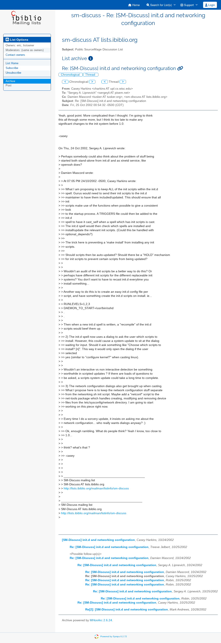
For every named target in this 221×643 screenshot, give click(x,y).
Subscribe (12, 68)
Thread (90, 74)
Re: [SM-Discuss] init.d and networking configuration (109, 547)
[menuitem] (134, 5)
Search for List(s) (160, 5)
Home (135, 5)
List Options (18, 39)
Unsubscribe (13, 72)
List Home (12, 63)
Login (211, 5)
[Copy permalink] (180, 68)
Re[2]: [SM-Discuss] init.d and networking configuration (126, 609)
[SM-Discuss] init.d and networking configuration (98, 540)
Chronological (71, 74)
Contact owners (15, 54)
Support (188, 5)
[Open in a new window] (90, 58)
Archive (10, 81)
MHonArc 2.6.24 (101, 620)
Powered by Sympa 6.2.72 (113, 636)
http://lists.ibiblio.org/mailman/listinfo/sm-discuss (96, 488)
